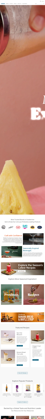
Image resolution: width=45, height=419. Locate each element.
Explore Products (22, 402)
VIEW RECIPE (19, 345)
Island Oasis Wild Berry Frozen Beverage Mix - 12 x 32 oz (17, 395)
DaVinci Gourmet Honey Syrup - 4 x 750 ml (7, 395)
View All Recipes (22, 373)
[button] (43, 391)
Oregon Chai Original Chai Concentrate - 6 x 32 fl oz (38, 395)
